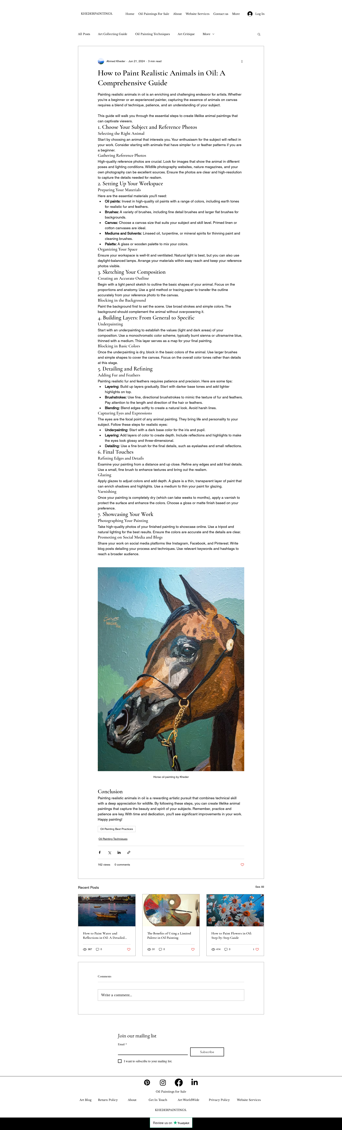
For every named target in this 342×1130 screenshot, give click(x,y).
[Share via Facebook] (100, 852)
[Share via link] (129, 852)
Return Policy (108, 1100)
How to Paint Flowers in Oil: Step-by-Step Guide (231, 935)
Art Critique (186, 34)
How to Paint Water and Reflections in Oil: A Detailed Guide (103, 935)
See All (259, 886)
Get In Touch (158, 1100)
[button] (259, 34)
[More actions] (241, 61)
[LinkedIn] (195, 1082)
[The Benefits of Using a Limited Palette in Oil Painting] (171, 910)
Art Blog (85, 1100)
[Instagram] (163, 1082)
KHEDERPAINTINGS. (97, 13)
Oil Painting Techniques (152, 34)
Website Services (249, 1100)
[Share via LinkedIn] (119, 852)
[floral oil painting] (235, 910)
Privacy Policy (219, 1100)
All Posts (84, 34)
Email (122, 1044)
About (132, 1100)
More (206, 34)
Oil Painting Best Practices (116, 829)
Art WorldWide (188, 1100)
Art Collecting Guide (112, 34)
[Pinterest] (147, 1082)
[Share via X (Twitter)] (109, 852)
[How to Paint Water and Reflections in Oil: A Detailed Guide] (106, 910)
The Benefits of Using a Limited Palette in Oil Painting (169, 935)
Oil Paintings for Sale (171, 1091)
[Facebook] (179, 1082)
